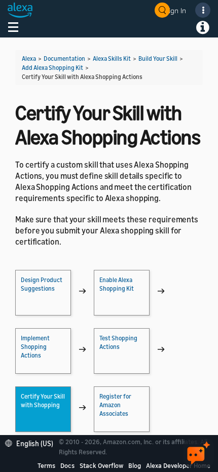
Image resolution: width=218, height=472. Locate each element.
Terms (46, 465)
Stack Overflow (101, 465)
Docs (67, 465)
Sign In (175, 10)
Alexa (29, 58)
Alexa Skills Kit (112, 58)
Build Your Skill (157, 58)
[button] (31, 442)
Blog (134, 465)
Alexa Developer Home (178, 465)
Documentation (64, 58)
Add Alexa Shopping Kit (52, 67)
